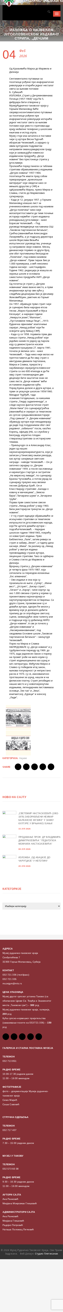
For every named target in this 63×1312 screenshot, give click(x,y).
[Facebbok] (6, 1036)
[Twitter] (14, 1036)
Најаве (23, 758)
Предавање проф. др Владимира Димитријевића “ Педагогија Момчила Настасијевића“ (39, 840)
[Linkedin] (38, 1036)
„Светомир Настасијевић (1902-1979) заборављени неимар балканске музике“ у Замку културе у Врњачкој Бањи (38, 818)
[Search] (48, 12)
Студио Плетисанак (46, 1253)
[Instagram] (30, 1036)
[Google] (22, 1036)
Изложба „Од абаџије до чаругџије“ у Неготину (34, 859)
